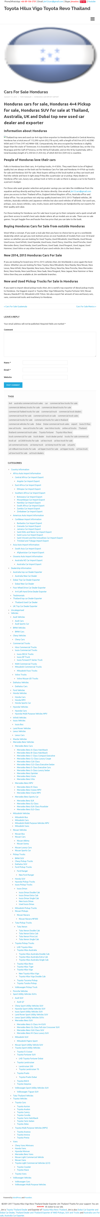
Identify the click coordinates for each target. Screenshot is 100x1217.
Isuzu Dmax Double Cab (29, 892)
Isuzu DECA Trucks (25, 654)
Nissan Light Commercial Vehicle (29, 1157)
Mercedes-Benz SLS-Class (28, 809)
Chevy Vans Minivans (24, 1145)
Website (8, 377)
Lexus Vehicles (19, 731)
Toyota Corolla (23, 1115)
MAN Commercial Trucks (26, 664)
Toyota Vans (20, 1174)
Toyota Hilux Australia (27, 950)
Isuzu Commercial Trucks (26, 650)
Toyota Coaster (24, 1167)
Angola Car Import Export (28, 481)
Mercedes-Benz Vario (26, 776)
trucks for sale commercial (76, 436)
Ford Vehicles (19, 690)
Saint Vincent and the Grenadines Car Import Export (40, 538)
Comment (8, 330)
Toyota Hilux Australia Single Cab (33, 960)
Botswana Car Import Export (29, 497)
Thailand (83, 428)
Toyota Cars (20, 1102)
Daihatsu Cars (21, 686)
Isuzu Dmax (22, 888)
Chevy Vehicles (19, 635)
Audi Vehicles (19, 617)
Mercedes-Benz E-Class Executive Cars (34, 767)
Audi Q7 (20, 1002)
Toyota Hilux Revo (64, 432)
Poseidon (28, 1198)
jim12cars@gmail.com (53, 1)
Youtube (91, 1)
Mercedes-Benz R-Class (27, 787)
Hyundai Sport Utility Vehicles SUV (30, 1009)
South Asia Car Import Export (28, 549)
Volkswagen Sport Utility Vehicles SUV (32, 1088)
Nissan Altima (23, 841)
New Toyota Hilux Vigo (29, 973)
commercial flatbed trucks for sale (24, 412)
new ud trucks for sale (33, 428)
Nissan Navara (23, 915)
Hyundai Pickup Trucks (25, 882)
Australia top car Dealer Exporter (27, 572)
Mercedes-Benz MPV (24, 783)
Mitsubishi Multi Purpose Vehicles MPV (32, 823)
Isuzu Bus (19, 724)
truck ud (12, 441)
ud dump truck (36, 445)
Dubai (38, 424)
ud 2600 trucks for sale (28, 441)
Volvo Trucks (21, 675)
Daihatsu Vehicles (21, 682)
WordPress (17, 1198)
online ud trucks (69, 428)
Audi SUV (19, 998)
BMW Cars (19, 632)
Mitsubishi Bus (21, 817)
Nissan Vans (20, 1160)
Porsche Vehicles (20, 991)
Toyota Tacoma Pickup (27, 980)
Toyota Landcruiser (25, 1062)
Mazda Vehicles (20, 739)
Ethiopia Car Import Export (29, 489)
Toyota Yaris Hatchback (27, 1118)
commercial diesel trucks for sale (56, 407)
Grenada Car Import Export (29, 526)
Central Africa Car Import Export (29, 477)
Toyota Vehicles (20, 1098)
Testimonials (19, 595)
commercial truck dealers (70, 412)
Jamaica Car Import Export (29, 529)
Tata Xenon (22, 927)
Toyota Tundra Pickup (27, 983)
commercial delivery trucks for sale (24, 407)
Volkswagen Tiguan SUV (28, 1092)
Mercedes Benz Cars (24, 746)
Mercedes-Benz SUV (24, 1020)
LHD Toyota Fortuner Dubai (31, 1058)
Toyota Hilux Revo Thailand (54, 1210)
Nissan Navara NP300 (28, 919)
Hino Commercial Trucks (26, 647)
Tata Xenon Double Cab (29, 930)
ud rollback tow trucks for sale (22, 449)
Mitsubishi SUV (21, 1037)
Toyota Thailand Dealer (16, 1210)
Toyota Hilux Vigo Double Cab (32, 976)
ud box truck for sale (63, 441)
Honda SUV (20, 879)
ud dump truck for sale (55, 445)
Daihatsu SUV (21, 864)
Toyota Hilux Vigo (25, 970)
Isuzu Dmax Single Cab (29, 898)
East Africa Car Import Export (28, 485)
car (46, 403)
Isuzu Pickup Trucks (23, 885)
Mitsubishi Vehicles (21, 813)
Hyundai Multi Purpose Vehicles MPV (31, 714)
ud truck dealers (36, 453)
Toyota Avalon (23, 1109)
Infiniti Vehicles (19, 718)
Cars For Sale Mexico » (86, 306)
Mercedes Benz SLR (25, 801)
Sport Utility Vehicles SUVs (25, 994)
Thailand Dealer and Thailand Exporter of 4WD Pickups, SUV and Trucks (48, 1213)
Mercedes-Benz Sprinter (27, 773)
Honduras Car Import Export (46, 97)
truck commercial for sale (20, 436)
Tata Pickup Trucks (23, 923)
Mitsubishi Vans (22, 826)
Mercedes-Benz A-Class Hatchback (32, 750)
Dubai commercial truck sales (56, 424)
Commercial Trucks (21, 643)
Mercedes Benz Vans (24, 1154)
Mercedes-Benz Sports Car (26, 797)
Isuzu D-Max (84, 424)
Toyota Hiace (23, 1170)
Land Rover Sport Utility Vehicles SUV (31, 1014)
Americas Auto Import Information (28, 515)
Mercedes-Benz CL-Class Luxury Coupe (34, 759)
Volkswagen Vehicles (22, 1178)
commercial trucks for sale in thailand (51, 420)
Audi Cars (19, 621)
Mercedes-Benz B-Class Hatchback (32, 753)
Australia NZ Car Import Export (28, 560)
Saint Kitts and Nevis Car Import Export (34, 532)
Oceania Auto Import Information (28, 556)
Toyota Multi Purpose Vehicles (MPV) (31, 1128)
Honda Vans (20, 1148)
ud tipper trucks (67, 449)
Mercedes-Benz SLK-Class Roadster (32, 806)
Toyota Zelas (23, 1124)
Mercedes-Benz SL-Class (27, 803)
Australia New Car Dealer (26, 576)
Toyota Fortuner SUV (26, 1055)
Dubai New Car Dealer (24, 584)
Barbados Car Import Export (29, 523)
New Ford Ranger (26, 875)
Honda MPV (20, 700)
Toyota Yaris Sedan (25, 1121)
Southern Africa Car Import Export (30, 493)
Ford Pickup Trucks (23, 867)
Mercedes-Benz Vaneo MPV (29, 790)
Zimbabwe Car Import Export (29, 511)
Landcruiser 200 (26, 1066)
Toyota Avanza (23, 1132)
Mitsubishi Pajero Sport (27, 1041)
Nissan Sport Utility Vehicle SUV (29, 1045)
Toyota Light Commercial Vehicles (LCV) (32, 1163)
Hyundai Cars (21, 711)
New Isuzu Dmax (26, 901)
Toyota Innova (23, 1135)
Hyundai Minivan (22, 1151)
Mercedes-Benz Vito (26, 779)
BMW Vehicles (19, 628)
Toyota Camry (23, 1112)
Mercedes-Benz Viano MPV (29, 793)
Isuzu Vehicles (19, 720)
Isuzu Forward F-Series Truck (29, 660)
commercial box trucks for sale (63, 403)
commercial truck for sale (20, 416)
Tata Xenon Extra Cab (28, 933)
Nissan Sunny (23, 844)
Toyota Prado (23, 1073)
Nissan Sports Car (23, 850)
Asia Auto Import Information (26, 545)
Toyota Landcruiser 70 (29, 1069)
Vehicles (14, 613)
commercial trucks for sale (20, 420)
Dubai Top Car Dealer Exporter (26, 580)
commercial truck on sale (45, 416)
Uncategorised (17, 610)
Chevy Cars (20, 639)
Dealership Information (21, 568)
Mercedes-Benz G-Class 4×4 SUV (31, 1024)
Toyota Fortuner (46, 432)
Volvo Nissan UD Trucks (27, 678)
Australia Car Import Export (29, 564)
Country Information (20, 469)
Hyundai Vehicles (20, 707)
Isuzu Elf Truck (23, 657)
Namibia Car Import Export (29, 503)
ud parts (71, 445)
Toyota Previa (23, 1138)
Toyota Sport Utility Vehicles (27, 1048)
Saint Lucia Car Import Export (30, 535)
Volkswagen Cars (22, 1181)
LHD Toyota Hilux (24, 947)
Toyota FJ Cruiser (24, 1052)
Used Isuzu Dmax (26, 904)
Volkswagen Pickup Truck (26, 987)
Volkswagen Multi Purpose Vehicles (30, 1184)
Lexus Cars (20, 735)
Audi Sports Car (22, 624)
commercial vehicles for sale (21, 424)
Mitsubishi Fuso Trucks (27, 671)
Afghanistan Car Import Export (30, 552)
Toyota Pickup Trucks (24, 943)
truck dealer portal (54, 436)
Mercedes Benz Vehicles (23, 742)
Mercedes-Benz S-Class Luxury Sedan (33, 770)
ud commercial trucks (18, 445)
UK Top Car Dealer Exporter (25, 606)
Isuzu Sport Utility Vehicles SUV (29, 1012)
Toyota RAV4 (23, 1081)
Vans (15, 1141)
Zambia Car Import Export (28, 508)
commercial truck (49, 412)
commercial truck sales (68, 416)
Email (7, 370)
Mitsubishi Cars (22, 820)
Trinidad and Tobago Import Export (33, 541)
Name (7, 363)
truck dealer (39, 436)
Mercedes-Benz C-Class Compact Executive (36, 756)
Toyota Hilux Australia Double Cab (34, 954)
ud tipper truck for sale (48, 449)
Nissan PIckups (21, 911)
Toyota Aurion (23, 1106)
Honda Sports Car (23, 703)
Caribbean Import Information (28, 519)
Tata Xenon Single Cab (29, 939)
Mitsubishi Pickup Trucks (26, 908)
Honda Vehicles (20, 693)
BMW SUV (19, 858)
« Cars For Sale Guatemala (15, 306)
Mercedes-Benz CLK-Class (28, 761)
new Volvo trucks (52, 428)
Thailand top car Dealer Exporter (27, 598)
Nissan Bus (20, 834)
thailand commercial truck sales (23, 432)
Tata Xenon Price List (28, 936)
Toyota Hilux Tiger (25, 967)
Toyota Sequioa (24, 1084)
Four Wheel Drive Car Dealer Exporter (29, 588)
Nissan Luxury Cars (23, 847)
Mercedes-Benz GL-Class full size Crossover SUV (38, 1027)
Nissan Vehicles (20, 830)
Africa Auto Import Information (27, 473)
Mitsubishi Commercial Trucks (28, 667)
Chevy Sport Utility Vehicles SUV (29, 1006)
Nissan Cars (20, 837)
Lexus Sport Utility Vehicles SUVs (29, 1017)
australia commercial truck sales (28, 403)
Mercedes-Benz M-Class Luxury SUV (33, 1033)
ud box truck (46, 441)
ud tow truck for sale (18, 453)
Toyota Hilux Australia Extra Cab (33, 957)
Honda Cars (20, 697)
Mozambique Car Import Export (31, 500)
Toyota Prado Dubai (28, 1077)
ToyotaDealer (25, 97)
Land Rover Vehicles (22, 728)
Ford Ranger (22, 871)
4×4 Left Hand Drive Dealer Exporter (31, 591)
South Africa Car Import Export (30, 506)
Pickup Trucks (19, 854)
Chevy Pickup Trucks (24, 861)
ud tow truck (82, 449)
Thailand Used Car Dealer (26, 602)
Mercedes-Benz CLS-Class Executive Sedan (36, 764)
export (74, 424)
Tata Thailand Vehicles (23, 1096)
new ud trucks (15, 428)
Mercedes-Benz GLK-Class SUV (30, 1030)
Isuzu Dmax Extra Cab (28, 895)
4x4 (10, 403)
